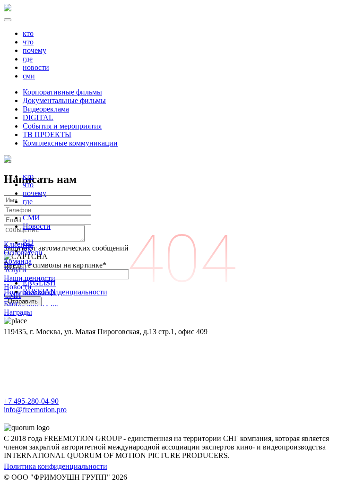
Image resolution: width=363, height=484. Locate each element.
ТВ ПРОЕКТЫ (47, 134)
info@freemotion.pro (35, 410)
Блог (11, 304)
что (28, 42)
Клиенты (18, 244)
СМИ (31, 218)
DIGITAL (38, 117)
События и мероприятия (62, 126)
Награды (18, 312)
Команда (18, 261)
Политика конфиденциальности (55, 466)
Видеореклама (46, 109)
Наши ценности (29, 278)
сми (29, 76)
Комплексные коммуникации (70, 143)
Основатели (23, 253)
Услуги (15, 270)
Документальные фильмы (64, 100)
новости (36, 67)
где (28, 59)
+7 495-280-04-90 (31, 401)
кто (28, 33)
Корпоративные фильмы (62, 92)
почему (34, 50)
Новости (37, 226)
